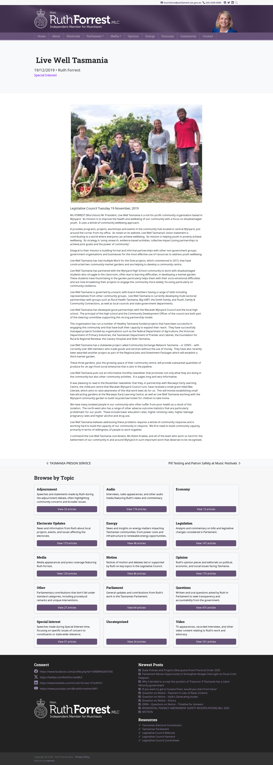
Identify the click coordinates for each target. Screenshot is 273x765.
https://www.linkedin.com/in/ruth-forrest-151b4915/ (70, 683)
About (56, 36)
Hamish (50, 760)
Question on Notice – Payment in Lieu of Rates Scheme (174, 693)
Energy (150, 36)
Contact (208, 36)
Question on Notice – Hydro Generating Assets (169, 696)
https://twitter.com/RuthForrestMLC (61, 677)
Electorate (73, 36)
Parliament (94, 36)
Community (188, 36)
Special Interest (45, 75)
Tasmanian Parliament (155, 729)
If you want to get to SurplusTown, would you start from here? (179, 689)
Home (42, 36)
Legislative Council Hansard (158, 736)
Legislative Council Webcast (158, 733)
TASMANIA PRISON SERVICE (70, 463)
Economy (167, 36)
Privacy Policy (83, 756)
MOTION (147, 712)
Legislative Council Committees (160, 740)
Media (115, 36)
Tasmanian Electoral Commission (161, 725)
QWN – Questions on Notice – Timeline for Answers (172, 704)
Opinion (133, 36)
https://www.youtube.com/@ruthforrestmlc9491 (68, 688)
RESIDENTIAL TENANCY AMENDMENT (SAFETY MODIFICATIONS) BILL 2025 (185, 708)
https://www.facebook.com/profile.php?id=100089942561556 (76, 671)
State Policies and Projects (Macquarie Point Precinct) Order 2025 (180, 670)
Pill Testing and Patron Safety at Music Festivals (203, 463)
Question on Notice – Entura (158, 700)
